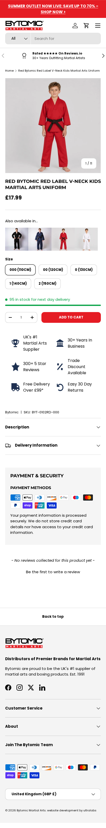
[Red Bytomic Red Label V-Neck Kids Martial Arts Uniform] (63, 230)
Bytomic (12, 412)
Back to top (53, 616)
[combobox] (53, 38)
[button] (86, 25)
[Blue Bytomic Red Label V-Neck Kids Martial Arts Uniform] (39, 230)
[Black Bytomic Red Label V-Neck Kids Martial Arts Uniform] (16, 230)
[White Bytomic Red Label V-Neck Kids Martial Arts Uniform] (86, 230)
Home (9, 71)
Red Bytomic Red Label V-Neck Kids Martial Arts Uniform (59, 71)
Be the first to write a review (53, 572)
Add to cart (71, 317)
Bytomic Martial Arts (31, 810)
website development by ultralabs (71, 810)
